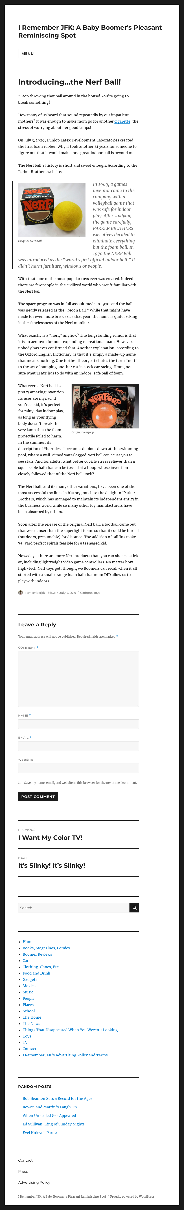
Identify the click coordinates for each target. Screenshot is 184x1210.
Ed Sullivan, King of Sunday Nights (54, 1124)
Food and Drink (36, 973)
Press (23, 1171)
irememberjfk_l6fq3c (39, 592)
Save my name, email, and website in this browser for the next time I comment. (80, 783)
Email (25, 737)
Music (28, 992)
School (29, 1011)
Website (25, 759)
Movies (29, 986)
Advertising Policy (34, 1182)
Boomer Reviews (37, 954)
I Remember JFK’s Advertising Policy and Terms (65, 1055)
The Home (32, 1017)
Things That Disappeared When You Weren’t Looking (70, 1030)
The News (31, 1023)
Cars (26, 960)
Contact (30, 1048)
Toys (97, 592)
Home (28, 941)
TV (25, 1042)
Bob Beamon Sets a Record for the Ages (57, 1098)
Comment (28, 648)
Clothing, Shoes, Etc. (41, 967)
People (29, 998)
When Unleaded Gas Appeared (49, 1115)
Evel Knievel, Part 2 (40, 1132)
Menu (28, 54)
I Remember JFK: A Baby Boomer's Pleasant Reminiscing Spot (62, 1197)
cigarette (122, 121)
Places (28, 1004)
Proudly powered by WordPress (132, 1197)
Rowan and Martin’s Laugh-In (50, 1107)
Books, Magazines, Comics (46, 948)
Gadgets (86, 592)
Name (24, 715)
